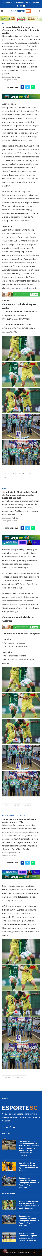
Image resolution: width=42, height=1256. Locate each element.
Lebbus (34, 1252)
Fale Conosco (19, 3)
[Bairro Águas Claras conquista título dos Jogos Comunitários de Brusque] (9, 1166)
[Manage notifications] (5, 1251)
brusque (32, 474)
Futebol (22, 815)
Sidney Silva (16, 77)
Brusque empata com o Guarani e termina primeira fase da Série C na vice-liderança (29, 1204)
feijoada (7, 1077)
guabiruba (16, 805)
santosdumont (19, 1077)
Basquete (5, 23)
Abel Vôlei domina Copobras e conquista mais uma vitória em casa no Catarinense (28, 1236)
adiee (5, 474)
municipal (27, 805)
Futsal (4, 488)
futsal (6, 805)
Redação (15, 518)
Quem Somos (7, 3)
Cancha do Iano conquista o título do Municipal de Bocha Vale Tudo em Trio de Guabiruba (29, 1182)
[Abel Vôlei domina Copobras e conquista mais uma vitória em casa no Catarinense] (9, 1237)
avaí (12, 474)
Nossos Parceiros (32, 3)
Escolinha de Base (9, 815)
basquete (21, 474)
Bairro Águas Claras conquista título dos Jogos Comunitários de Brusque (28, 1166)
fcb (5, 478)
